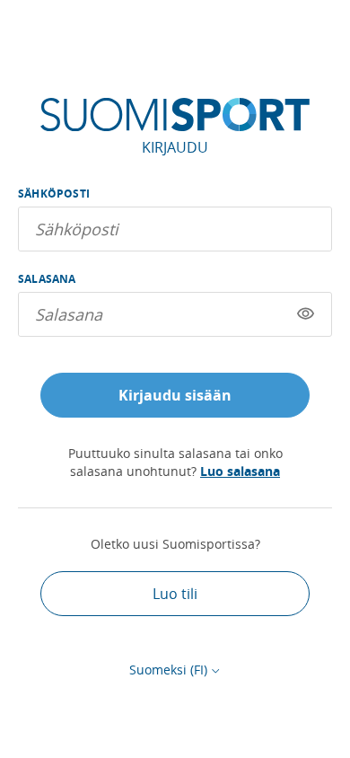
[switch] (305, 314)
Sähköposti (54, 193)
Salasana (47, 278)
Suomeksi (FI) (168, 669)
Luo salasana (240, 471)
